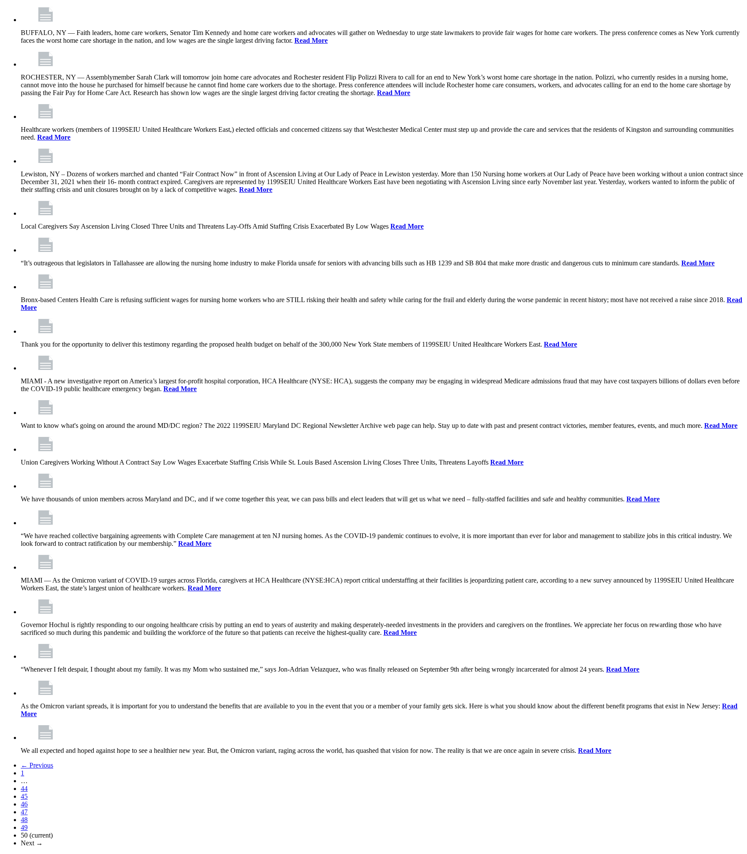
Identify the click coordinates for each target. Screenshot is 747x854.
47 (24, 812)
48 (24, 819)
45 (24, 796)
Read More (311, 40)
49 (24, 827)
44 (24, 788)
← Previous (37, 765)
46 (24, 804)
